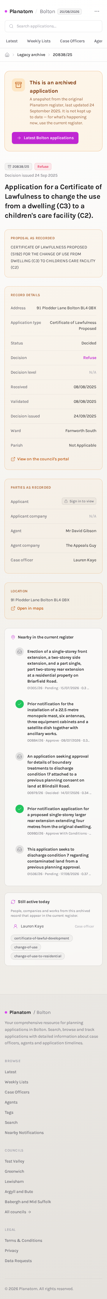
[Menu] (97, 11)
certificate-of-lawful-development (41, 938)
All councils (15, 1211)
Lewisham (14, 1181)
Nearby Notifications (24, 1132)
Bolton (47, 11)
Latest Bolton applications (49, 137)
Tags (9, 1112)
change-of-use (25, 947)
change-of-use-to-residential (37, 956)
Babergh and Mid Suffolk (28, 1201)
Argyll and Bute (19, 1191)
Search (11, 1122)
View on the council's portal (43, 459)
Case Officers (72, 40)
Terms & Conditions (23, 1240)
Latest (12, 40)
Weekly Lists (39, 40)
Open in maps (30, 608)
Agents (11, 1102)
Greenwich (14, 1171)
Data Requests (18, 1260)
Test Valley (14, 1161)
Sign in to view (82, 501)
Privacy (11, 1250)
